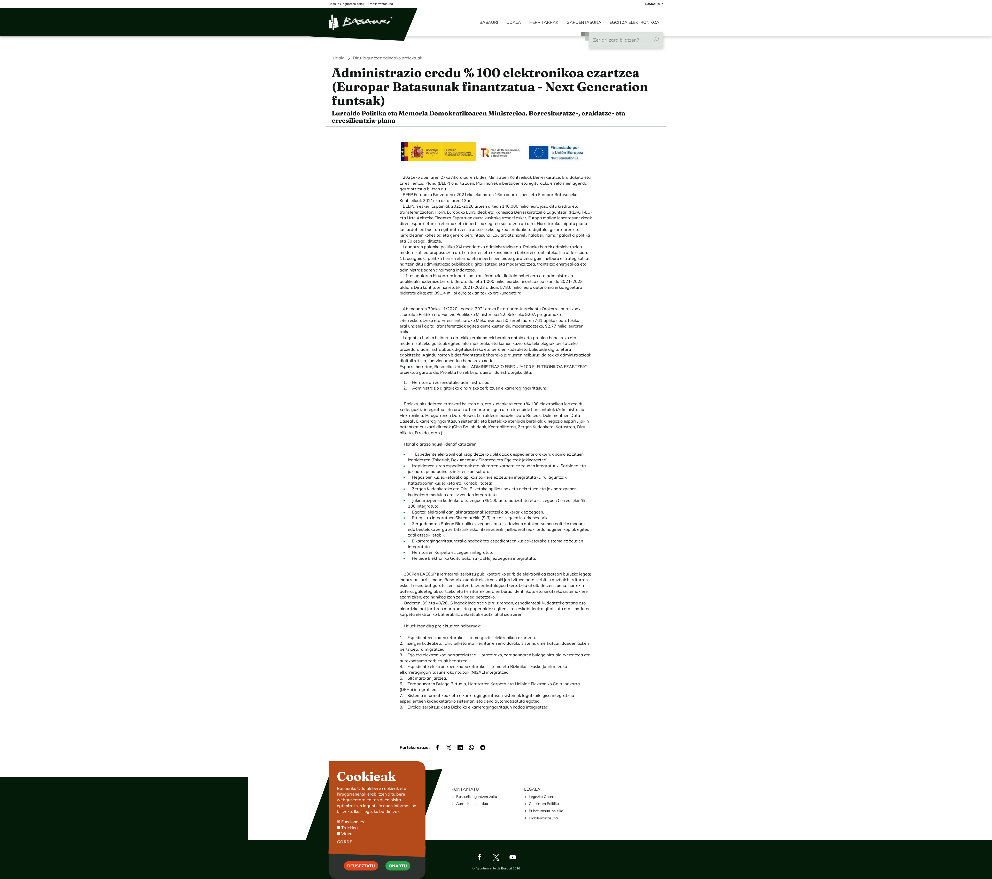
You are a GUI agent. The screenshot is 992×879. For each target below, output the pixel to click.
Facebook (479, 857)
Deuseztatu (361, 866)
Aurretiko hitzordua (472, 803)
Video (346, 833)
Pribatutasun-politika (546, 810)
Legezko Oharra (542, 796)
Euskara (653, 4)
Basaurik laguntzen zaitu (476, 796)
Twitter (496, 857)
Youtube (512, 857)
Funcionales (352, 821)
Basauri (488, 22)
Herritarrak (543, 22)
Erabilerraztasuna (543, 818)
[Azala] (361, 22)
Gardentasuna (584, 22)
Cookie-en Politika (544, 803)
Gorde (344, 841)
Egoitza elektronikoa (634, 22)
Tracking (349, 827)
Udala (513, 22)
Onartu (398, 866)
